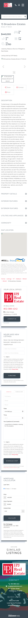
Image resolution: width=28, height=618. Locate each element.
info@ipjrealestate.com (15, 586)
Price (5, 494)
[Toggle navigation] (23, 5)
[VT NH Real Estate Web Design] (14, 615)
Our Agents (6, 322)
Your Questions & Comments (11, 421)
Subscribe (12, 375)
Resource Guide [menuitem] (14, 600)
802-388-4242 (16, 5)
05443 (5, 281)
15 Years (14, 488)
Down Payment (8, 501)
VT (13, 279)
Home (3, 279)
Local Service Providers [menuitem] (14, 603)
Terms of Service (14, 467)
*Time (5, 415)
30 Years (7, 488)
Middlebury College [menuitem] (14, 605)
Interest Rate (7, 508)
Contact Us (12, 319)
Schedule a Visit (19, 391)
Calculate (12, 518)
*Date (5, 408)
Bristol (25, 279)
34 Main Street (15, 590)
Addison (18, 279)
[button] (25, 17)
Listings (9, 279)
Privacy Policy (15, 369)
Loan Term (6, 484)
